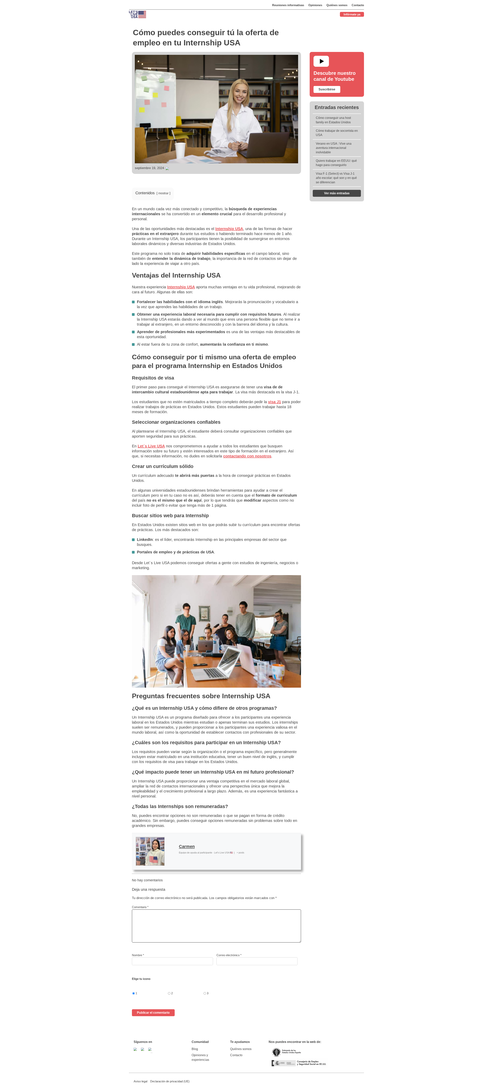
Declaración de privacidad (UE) (169, 1081)
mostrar (163, 193)
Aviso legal (140, 1081)
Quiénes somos (241, 1049)
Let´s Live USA (151, 446)
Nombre (138, 955)
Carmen (187, 846)
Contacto (236, 1055)
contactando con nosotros (247, 456)
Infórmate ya (352, 14)
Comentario (140, 907)
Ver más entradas (337, 193)
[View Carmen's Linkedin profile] (172, 851)
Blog (195, 1049)
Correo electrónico (228, 955)
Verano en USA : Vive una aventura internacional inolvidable (333, 148)
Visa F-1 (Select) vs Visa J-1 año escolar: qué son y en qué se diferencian (336, 178)
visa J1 (274, 402)
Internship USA (229, 229)
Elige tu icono (141, 978)
